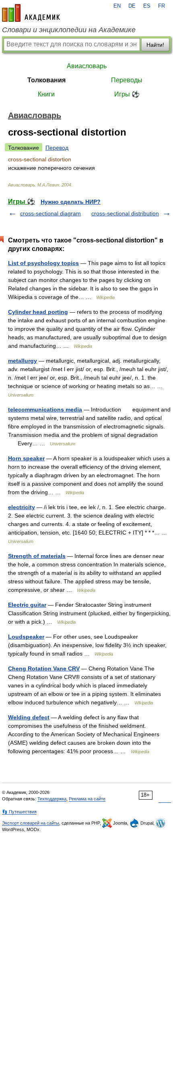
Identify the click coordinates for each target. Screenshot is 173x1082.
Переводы (126, 80)
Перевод (56, 147)
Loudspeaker (26, 636)
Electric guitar (27, 605)
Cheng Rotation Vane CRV (44, 668)
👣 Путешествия (19, 811)
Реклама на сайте (87, 798)
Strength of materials (37, 556)
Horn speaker (26, 458)
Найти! (155, 45)
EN (117, 6)
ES (146, 6)
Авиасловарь (87, 66)
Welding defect (28, 717)
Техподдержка (51, 798)
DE (132, 6)
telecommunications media (45, 409)
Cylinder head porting (38, 312)
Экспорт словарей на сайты (30, 823)
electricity (21, 507)
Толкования (46, 80)
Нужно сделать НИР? (71, 201)
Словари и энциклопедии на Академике (69, 30)
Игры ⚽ (127, 94)
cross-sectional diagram (50, 213)
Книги (46, 94)
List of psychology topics (43, 263)
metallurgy (22, 360)
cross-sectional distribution (125, 213)
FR (161, 6)
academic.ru (31, 13)
